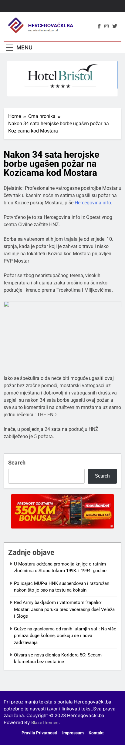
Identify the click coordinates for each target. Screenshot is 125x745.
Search (16, 462)
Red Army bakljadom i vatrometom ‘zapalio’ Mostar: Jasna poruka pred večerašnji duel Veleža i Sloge (64, 609)
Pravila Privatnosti (39, 733)
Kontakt (96, 733)
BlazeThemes (45, 722)
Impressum (73, 733)
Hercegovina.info (93, 203)
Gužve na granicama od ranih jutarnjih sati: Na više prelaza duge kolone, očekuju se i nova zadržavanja (65, 635)
